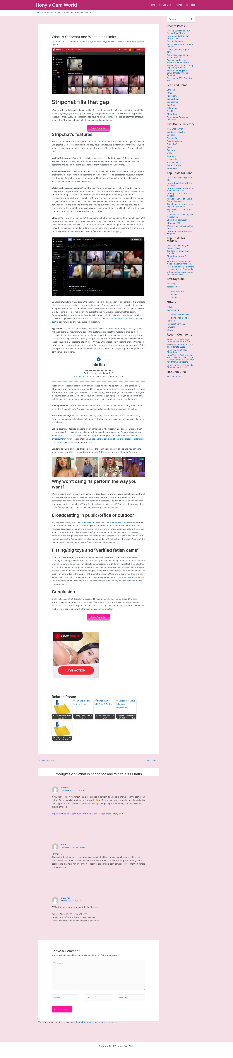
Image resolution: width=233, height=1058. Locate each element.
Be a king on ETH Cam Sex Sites (179, 79)
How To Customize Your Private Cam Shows (178, 31)
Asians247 (172, 144)
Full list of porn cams (176, 324)
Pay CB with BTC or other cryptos (179, 210)
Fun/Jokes (172, 327)
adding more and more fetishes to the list (121, 577)
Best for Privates (175, 41)
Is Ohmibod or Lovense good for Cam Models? (180, 273)
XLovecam (172, 96)
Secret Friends (174, 165)
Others (170, 330)
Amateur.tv (172, 138)
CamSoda (171, 105)
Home (152, 5)
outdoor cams (98, 41)
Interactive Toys (177, 291)
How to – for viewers (179, 314)
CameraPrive (173, 99)
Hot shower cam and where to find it (180, 45)
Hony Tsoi (65, 845)
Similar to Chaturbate (126, 41)
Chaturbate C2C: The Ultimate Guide (180, 345)
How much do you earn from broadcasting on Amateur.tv (180, 267)
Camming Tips (174, 310)
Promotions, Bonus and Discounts (178, 118)
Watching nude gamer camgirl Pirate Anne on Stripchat (178, 72)
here (75, 198)
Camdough (172, 150)
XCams (170, 93)
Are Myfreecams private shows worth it (178, 56)
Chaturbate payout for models (177, 257)
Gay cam (171, 135)
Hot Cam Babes (174, 376)
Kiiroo (59, 422)
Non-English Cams (176, 129)
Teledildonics (173, 286)
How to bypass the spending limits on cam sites (180, 189)
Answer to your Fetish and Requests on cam (179, 199)
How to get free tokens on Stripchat (179, 232)
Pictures (171, 320)
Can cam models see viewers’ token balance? (178, 61)
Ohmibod (173, 297)
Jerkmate (171, 156)
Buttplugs (171, 283)
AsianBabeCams (174, 141)
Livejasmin (172, 159)
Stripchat (171, 89)
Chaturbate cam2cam (177, 220)
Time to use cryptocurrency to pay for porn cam (180, 66)
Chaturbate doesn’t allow (117, 522)
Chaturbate (86, 522)
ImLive (170, 153)
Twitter (178, 5)
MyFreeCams (173, 162)
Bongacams (172, 102)
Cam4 (169, 147)
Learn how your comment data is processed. (97, 1022)
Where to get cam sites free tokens (180, 227)
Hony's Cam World (56, 5)
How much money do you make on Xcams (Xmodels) (179, 262)
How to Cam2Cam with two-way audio (180, 184)
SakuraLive (172, 108)
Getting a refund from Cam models (179, 194)
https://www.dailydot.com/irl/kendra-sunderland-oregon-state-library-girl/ (87, 813)
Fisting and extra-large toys (65, 557)
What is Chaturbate (177, 351)
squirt (140, 41)
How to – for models (179, 318)
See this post (80, 376)
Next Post (152, 760)
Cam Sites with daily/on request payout (178, 246)
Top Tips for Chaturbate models (178, 252)
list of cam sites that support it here (115, 318)
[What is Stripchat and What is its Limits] (98, 70)
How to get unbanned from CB (179, 178)
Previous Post (46, 760)
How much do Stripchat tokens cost (178, 37)
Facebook (190, 5)
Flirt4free (171, 111)
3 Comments (72, 41)
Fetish (170, 307)
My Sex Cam (165, 5)
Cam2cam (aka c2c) (176, 132)
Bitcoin (83, 41)
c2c (89, 41)
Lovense (173, 294)
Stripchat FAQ (173, 223)
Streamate (172, 168)
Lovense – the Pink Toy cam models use (180, 215)
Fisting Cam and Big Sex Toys (178, 50)
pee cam (110, 41)
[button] (81, 5)
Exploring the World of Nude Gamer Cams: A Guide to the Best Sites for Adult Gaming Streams (180, 358)
